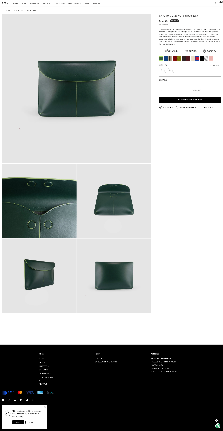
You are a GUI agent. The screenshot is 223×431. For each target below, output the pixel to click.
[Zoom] (146, 19)
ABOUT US (96, 3)
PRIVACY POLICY (157, 365)
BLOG (87, 3)
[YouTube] (17, 400)
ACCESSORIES (34, 3)
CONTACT (98, 358)
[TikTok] (29, 400)
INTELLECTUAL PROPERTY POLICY (163, 362)
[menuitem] (15, 3)
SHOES (15, 3)
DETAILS (163, 79)
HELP (97, 354)
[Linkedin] (35, 400)
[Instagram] (11, 400)
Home (8, 10)
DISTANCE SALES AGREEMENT (161, 358)
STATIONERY (47, 3)
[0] (219, 3)
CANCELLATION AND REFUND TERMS (164, 372)
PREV (41, 354)
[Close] (45, 407)
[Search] (214, 3)
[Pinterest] (23, 400)
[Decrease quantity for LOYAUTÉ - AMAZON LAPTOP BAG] (161, 90)
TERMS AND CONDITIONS (160, 368)
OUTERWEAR (60, 3)
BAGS (24, 3)
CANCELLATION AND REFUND (106, 362)
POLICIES (155, 354)
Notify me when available (190, 99)
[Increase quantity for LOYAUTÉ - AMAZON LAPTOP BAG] (168, 90)
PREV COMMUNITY (74, 3)
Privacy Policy (17, 416)
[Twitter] (5, 400)
